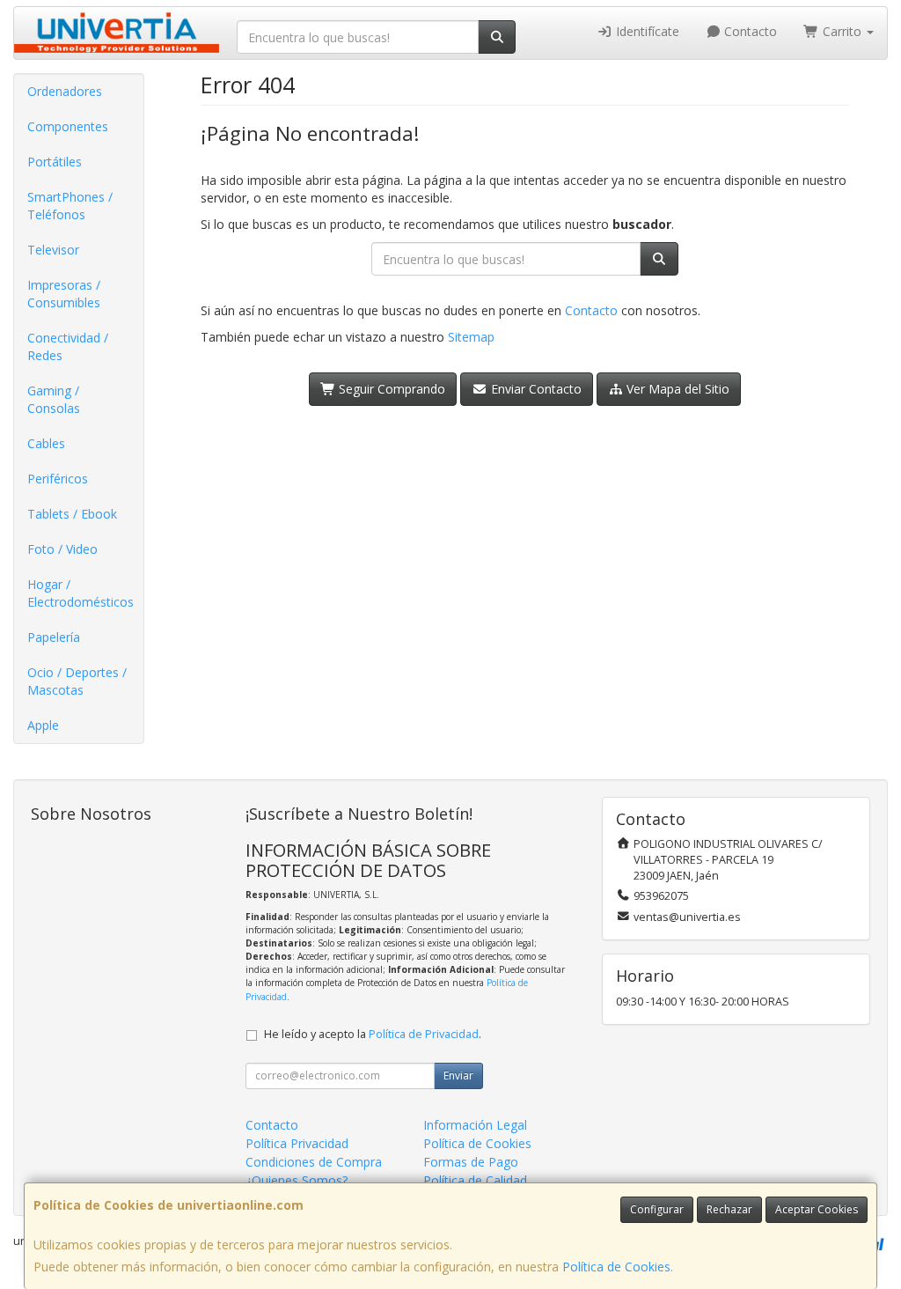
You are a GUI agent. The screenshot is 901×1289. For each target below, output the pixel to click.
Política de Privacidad (424, 1034)
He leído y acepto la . (372, 1034)
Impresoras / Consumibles (63, 293)
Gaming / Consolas (53, 399)
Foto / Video (62, 549)
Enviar (458, 1075)
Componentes (67, 126)
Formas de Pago (470, 1161)
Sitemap (471, 336)
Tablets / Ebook (72, 513)
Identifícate (645, 31)
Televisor (53, 249)
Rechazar (729, 1209)
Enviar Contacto (534, 388)
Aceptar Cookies (816, 1209)
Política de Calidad (475, 1180)
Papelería (53, 637)
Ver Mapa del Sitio (676, 388)
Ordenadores (64, 91)
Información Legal (475, 1124)
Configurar (657, 1209)
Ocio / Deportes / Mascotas (77, 681)
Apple (43, 725)
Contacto (749, 31)
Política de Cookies (616, 1266)
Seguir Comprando (390, 388)
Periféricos (57, 478)
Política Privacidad (296, 1143)
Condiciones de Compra (313, 1161)
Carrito (842, 31)
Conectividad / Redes (67, 346)
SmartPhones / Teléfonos (70, 205)
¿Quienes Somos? (296, 1180)
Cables (46, 443)
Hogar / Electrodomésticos (80, 593)
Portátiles (54, 161)
